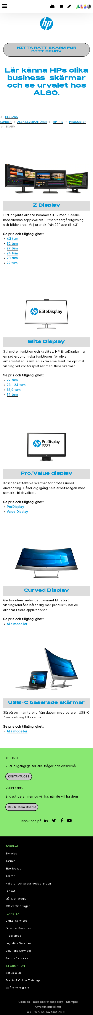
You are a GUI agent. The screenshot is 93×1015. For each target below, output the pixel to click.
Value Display (17, 512)
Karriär (10, 861)
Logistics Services (18, 943)
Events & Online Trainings (23, 980)
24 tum (12, 253)
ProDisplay (15, 507)
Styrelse (11, 853)
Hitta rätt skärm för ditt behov (46, 49)
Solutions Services (18, 950)
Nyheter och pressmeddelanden (28, 883)
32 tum (12, 243)
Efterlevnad (13, 868)
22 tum (12, 263)
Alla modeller (17, 624)
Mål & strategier (16, 898)
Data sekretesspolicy (48, 1001)
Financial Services (18, 928)
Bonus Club (13, 972)
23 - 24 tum (16, 385)
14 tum (12, 394)
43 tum (12, 239)
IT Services (13, 935)
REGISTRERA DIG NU (22, 807)
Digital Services (16, 920)
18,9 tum (14, 390)
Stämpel (72, 1001)
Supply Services (16, 958)
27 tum (12, 248)
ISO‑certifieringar (17, 906)
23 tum (12, 258)
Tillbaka (11, 116)
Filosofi (10, 891)
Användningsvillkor (48, 1006)
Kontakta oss (18, 776)
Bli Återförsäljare (17, 987)
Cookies (24, 1001)
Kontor (10, 876)
